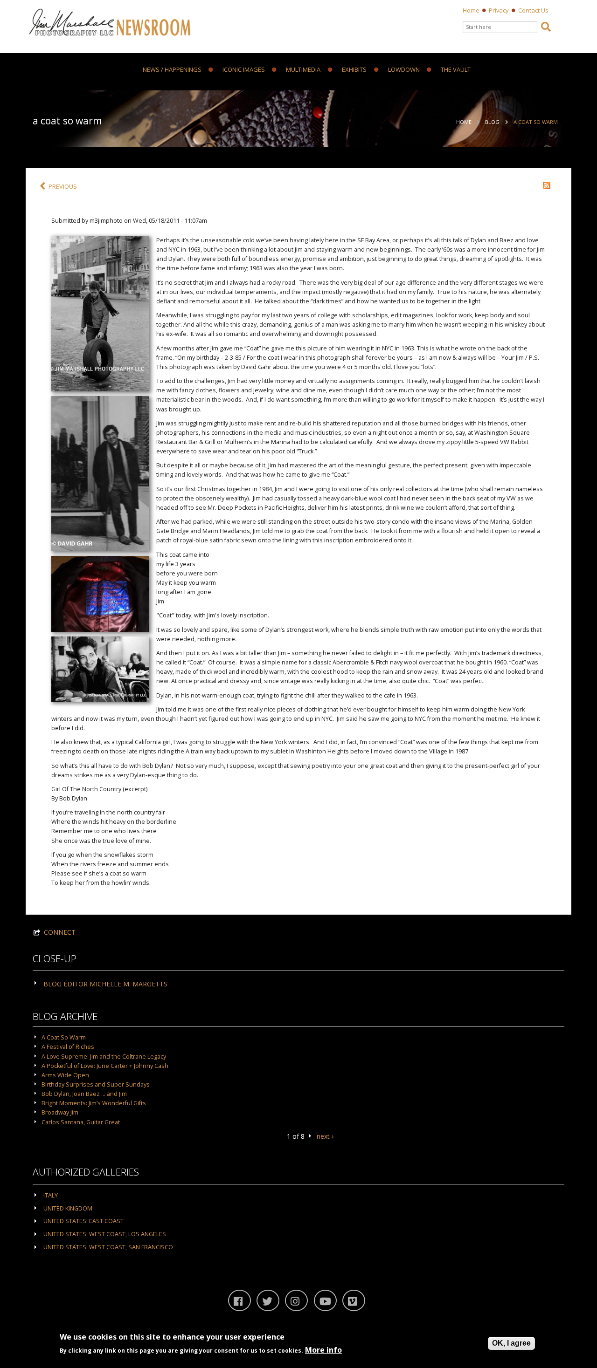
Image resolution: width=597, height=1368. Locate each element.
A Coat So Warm (536, 121)
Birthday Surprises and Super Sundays (96, 1084)
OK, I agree (511, 1343)
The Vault (456, 70)
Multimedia (303, 70)
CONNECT (60, 932)
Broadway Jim (60, 1112)
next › (325, 1136)
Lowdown (404, 70)
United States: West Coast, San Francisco (108, 1247)
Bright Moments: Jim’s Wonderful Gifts (94, 1103)
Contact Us (533, 10)
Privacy (499, 10)
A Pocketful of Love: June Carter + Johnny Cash (105, 1066)
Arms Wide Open (65, 1075)
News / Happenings (172, 70)
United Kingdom (67, 1208)
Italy (50, 1195)
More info (323, 1350)
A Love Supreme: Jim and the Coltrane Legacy (104, 1056)
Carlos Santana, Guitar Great (81, 1122)
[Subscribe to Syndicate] (546, 184)
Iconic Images (243, 70)
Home (471, 10)
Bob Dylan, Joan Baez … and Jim (84, 1094)
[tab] (298, 983)
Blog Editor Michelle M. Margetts (105, 983)
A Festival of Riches (68, 1047)
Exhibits (354, 70)
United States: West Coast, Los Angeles (104, 1234)
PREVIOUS (63, 187)
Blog (492, 121)
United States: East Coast (83, 1221)
